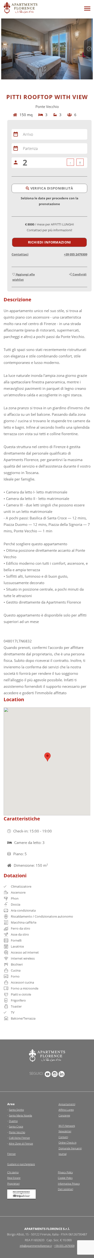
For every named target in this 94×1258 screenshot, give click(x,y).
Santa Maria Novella (20, 1115)
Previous (4, 49)
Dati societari (65, 1189)
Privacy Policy (65, 1172)
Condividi (79, 274)
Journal (63, 1154)
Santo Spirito (16, 1109)
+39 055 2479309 (75, 254)
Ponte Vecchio (17, 1132)
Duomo (13, 1121)
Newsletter (65, 1131)
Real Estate (13, 1178)
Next (89, 49)
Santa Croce (16, 1126)
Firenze (11, 1154)
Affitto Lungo (66, 1109)
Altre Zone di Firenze (21, 1143)
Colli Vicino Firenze (19, 1137)
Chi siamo (13, 1172)
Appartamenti (67, 1104)
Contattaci (20, 254)
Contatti (63, 1137)
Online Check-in (67, 1142)
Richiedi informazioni (49, 242)
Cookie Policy (65, 1178)
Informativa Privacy (69, 1183)
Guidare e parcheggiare (21, 1164)
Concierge (64, 1115)
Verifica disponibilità (51, 188)
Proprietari (13, 1183)
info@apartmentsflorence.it (36, 1245)
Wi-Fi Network (67, 1125)
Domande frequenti (70, 1148)
